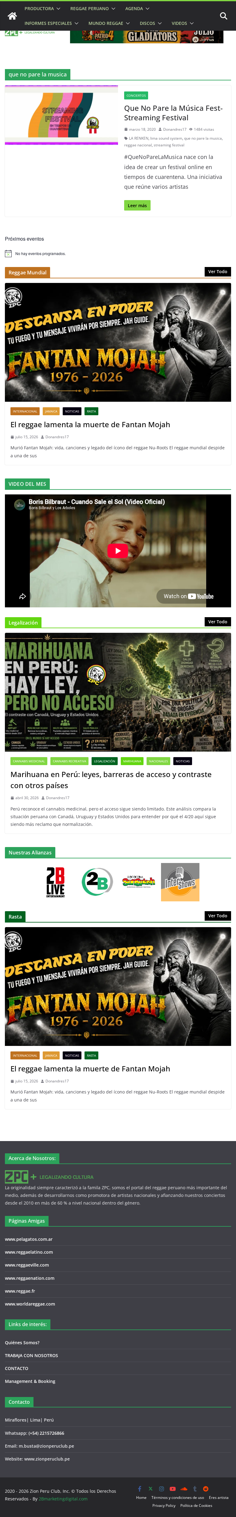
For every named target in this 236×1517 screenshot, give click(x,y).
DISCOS (147, 23)
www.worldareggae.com (30, 1304)
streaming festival (169, 145)
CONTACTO (16, 1368)
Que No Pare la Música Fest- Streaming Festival (173, 112)
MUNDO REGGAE (105, 23)
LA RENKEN (138, 138)
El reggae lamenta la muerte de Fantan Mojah (90, 424)
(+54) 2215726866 (46, 1433)
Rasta (91, 411)
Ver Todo (217, 271)
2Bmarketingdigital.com (63, 1499)
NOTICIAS (72, 411)
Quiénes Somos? (22, 1342)
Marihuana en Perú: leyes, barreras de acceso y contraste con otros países (111, 779)
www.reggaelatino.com (29, 1252)
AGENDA (134, 8)
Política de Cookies (196, 1505)
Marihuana (132, 761)
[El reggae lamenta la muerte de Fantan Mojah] (118, 342)
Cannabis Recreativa (69, 761)
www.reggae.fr (20, 1291)
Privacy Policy (163, 1505)
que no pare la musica (203, 138)
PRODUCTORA (39, 8)
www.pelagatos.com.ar (29, 1239)
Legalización (104, 761)
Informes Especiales (48, 23)
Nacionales (158, 761)
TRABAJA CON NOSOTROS (31, 1355)
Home (141, 1497)
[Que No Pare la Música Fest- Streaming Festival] (61, 115)
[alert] (118, 253)
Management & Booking (30, 1381)
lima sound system (166, 138)
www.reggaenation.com (29, 1278)
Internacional (25, 411)
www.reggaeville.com (27, 1265)
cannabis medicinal (29, 761)
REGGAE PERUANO (89, 8)
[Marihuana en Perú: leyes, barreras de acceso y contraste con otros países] (118, 692)
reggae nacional (138, 145)
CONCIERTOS (136, 95)
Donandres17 (175, 129)
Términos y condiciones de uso (177, 1497)
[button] (57, 8)
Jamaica (51, 411)
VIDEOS (179, 23)
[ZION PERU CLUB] (12, 16)
